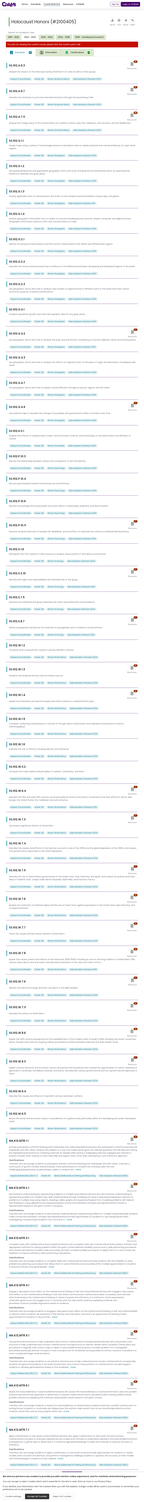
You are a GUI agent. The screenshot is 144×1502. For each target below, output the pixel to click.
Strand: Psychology (56, 468)
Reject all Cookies (62, 1496)
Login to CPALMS (131, 4)
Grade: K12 (45, 1175)
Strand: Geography (56, 155)
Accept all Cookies (37, 1496)
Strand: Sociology (56, 561)
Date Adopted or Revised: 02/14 (87, 79)
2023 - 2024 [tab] (47, 37)
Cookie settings (13, 1496)
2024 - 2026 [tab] (64, 37)
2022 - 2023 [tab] (30, 37)
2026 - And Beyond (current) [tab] (89, 37)
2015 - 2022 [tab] (13, 37)
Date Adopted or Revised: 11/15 (82, 203)
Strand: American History (58, 79)
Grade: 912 (39, 79)
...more (77, 1169)
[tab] (21, 52)
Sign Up (115, 4)
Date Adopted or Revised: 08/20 (113, 1175)
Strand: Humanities (56, 446)
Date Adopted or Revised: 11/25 (82, 347)
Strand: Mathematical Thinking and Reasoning (74, 1175)
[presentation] (13, 37)
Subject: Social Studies (20, 79)
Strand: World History (57, 657)
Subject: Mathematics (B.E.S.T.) (23, 1175)
